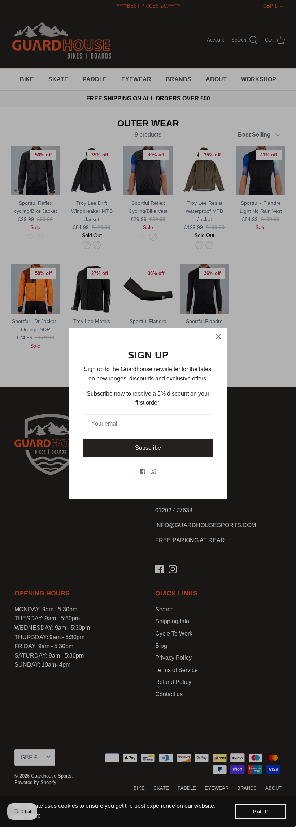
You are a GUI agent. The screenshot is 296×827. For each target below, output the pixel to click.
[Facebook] (142, 471)
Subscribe (148, 448)
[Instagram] (153, 471)
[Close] (218, 337)
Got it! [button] (260, 811)
